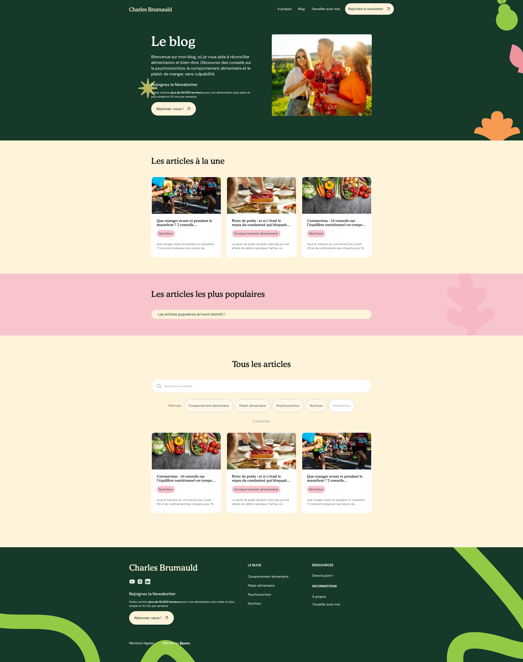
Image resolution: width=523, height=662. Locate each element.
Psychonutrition (259, 594)
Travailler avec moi (325, 9)
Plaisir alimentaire (261, 585)
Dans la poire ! (322, 575)
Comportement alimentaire (268, 576)
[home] (150, 9)
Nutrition (254, 603)
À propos (319, 596)
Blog (301, 9)
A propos (284, 9)
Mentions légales (141, 643)
